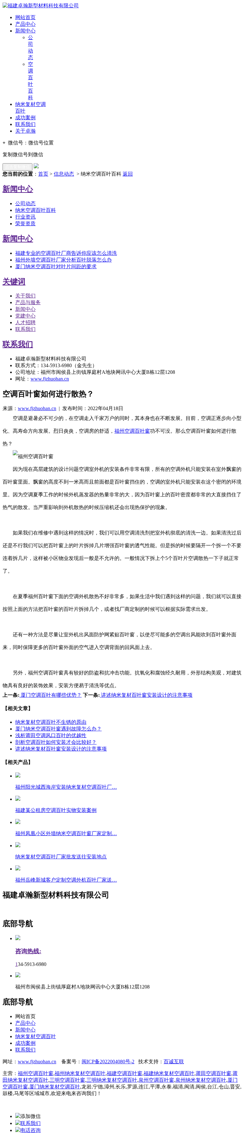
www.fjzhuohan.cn (49, 378)
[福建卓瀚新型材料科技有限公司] (41, 5)
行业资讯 (25, 217)
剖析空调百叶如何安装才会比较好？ (56, 742)
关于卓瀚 (25, 131)
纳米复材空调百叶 (35, 1036)
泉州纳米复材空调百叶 (200, 1080)
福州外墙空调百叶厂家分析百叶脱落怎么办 (63, 259)
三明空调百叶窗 (67, 1080)
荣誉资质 (25, 223)
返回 (128, 174)
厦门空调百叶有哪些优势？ (50, 695)
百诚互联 (174, 1061)
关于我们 (25, 295)
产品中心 (25, 24)
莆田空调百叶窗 (213, 1073)
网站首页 (25, 17)
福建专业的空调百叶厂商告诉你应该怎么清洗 (66, 253)
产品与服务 (28, 302)
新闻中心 (25, 30)
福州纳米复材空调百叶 (80, 1073)
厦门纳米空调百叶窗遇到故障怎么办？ (58, 728)
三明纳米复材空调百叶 (111, 1080)
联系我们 (25, 124)
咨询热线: (28, 951)
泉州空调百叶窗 (156, 1080)
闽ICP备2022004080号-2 (108, 1061)
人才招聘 (25, 322)
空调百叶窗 (132, 431)
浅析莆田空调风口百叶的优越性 (50, 735)
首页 (43, 174)
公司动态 (25, 203)
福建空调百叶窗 (124, 1073)
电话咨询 (30, 1130)
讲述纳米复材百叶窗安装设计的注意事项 (146, 695)
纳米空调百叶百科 (35, 210)
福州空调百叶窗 (35, 1073)
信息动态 (64, 174)
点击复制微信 (17, 166)
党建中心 (25, 315)
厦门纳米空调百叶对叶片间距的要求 (56, 266)
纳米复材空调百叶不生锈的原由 (50, 722)
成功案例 (25, 117)
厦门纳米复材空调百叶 (54, 1086)
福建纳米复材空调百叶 (169, 1073)
